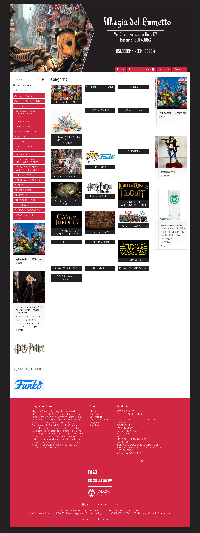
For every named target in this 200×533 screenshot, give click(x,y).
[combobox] (29, 90)
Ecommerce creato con (100, 518)
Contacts (179, 69)
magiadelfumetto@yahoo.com (155, 513)
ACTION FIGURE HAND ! (27, 100)
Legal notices (96, 422)
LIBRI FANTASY (22, 175)
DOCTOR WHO (22, 121)
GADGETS (19, 141)
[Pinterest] (95, 472)
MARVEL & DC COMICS (27, 179)
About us (164, 69)
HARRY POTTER (22, 154)
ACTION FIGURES (24, 95)
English (91, 504)
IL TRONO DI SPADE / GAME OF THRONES (26, 168)
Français (102, 504)
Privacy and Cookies (100, 419)
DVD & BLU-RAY (23, 126)
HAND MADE (21, 205)
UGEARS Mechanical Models (24, 216)
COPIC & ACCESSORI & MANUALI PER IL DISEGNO (26, 113)
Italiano (113, 504)
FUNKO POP (21, 136)
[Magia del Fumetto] (100, 38)
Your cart (146, 69)
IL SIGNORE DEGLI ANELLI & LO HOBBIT (26, 160)
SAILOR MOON (22, 190)
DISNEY (18, 105)
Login (132, 69)
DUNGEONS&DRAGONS (28, 210)
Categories (95, 414)
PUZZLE (18, 185)
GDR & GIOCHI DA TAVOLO (24, 148)
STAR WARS (20, 195)
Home (120, 69)
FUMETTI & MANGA (25, 131)
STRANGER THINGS (25, 200)
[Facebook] (90, 472)
